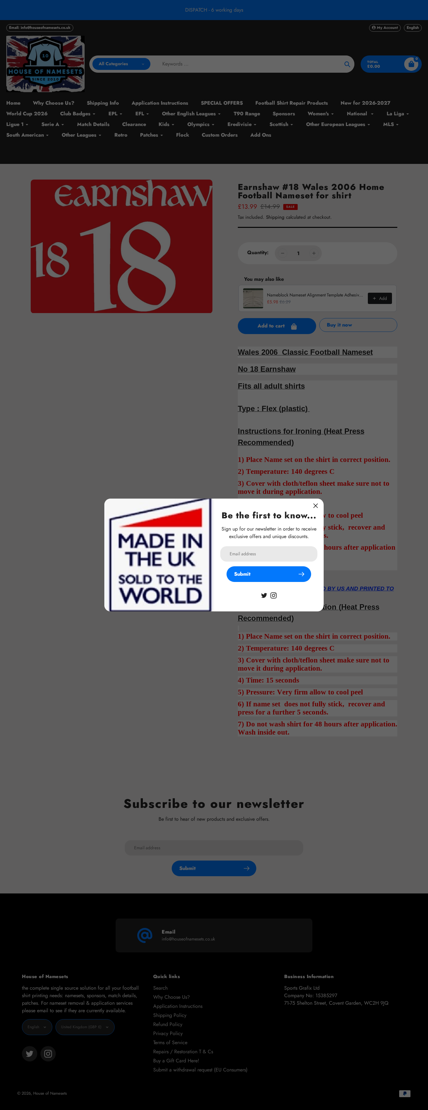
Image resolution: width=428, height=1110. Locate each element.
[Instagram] (273, 595)
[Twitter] (264, 595)
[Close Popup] (316, 506)
